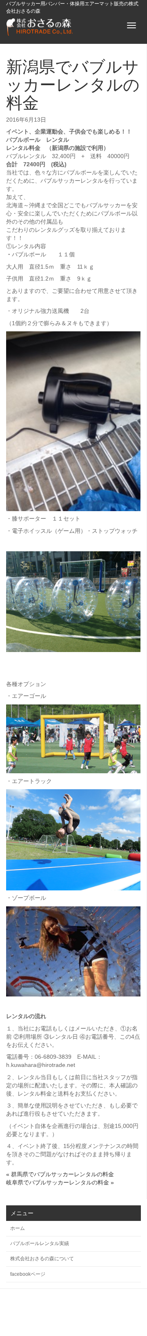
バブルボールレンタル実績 (39, 1243)
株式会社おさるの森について (42, 1258)
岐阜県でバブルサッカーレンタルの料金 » (60, 1182)
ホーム (17, 1228)
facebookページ (27, 1274)
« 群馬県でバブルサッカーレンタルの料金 (60, 1174)
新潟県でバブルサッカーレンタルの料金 (73, 85)
